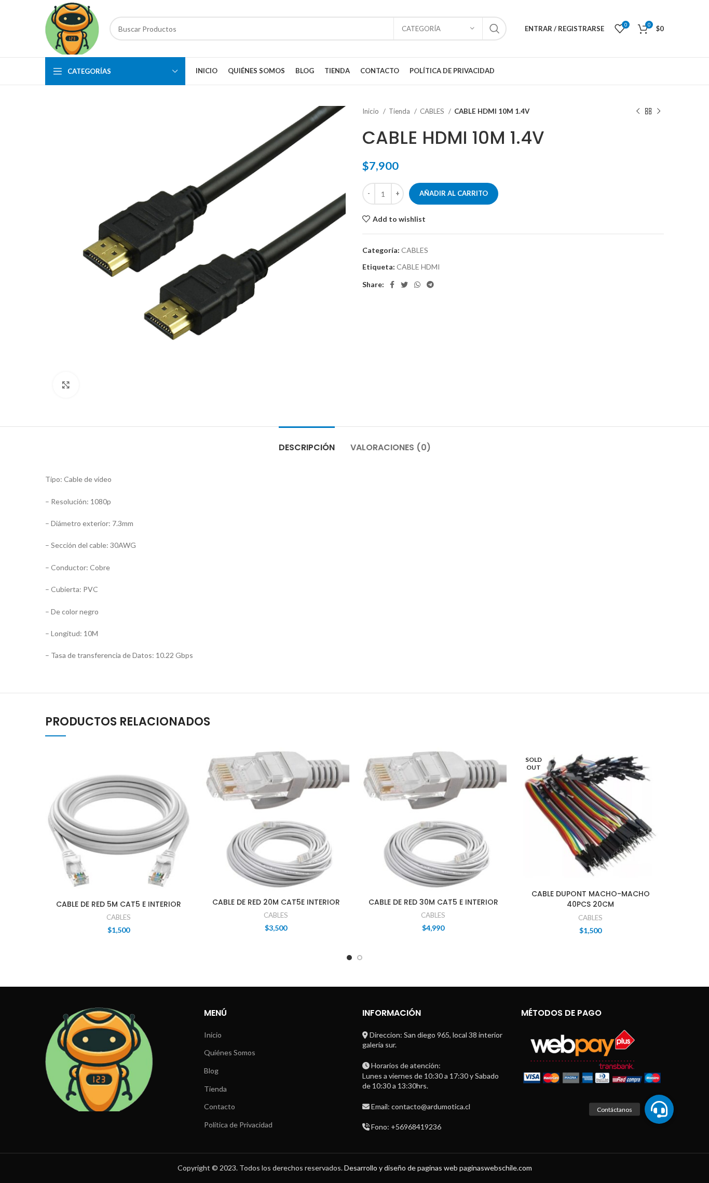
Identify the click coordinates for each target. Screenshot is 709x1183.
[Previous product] (638, 111)
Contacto (219, 1106)
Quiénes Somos (229, 1052)
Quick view (184, 811)
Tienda (400, 111)
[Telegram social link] (430, 284)
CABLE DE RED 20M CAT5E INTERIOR (276, 902)
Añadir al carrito (453, 193)
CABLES (433, 111)
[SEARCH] (495, 29)
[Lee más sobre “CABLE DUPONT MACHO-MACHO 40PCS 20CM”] (656, 787)
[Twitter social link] (404, 284)
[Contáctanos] (659, 1109)
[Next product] (658, 111)
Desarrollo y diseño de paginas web (401, 1167)
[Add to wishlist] (184, 764)
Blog (211, 1070)
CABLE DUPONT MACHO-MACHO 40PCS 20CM (590, 899)
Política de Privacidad (238, 1124)
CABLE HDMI (418, 266)
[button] (184, 787)
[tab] (307, 442)
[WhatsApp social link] (417, 284)
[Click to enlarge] (66, 385)
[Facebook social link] (392, 284)
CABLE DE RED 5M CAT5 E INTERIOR (118, 904)
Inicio (371, 111)
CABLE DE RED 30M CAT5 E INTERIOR (433, 902)
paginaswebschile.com (495, 1167)
